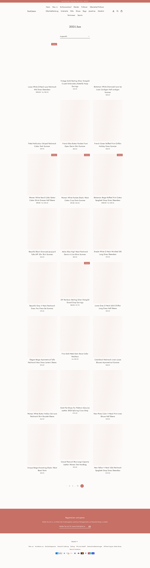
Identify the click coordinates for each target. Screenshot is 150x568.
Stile (72, 11)
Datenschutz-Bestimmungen (94, 546)
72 (77, 486)
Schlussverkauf (65, 7)
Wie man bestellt (81, 546)
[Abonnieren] (89, 526)
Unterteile (64, 11)
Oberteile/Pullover (97, 7)
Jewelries (92, 11)
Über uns (31, 546)
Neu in (55, 7)
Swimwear (71, 15)
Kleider (76, 7)
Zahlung (72, 546)
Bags (84, 11)
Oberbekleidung (52, 11)
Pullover (84, 7)
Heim (48, 7)
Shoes (78, 11)
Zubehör (101, 11)
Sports (80, 15)
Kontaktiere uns (39, 546)
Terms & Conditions (75, 549)
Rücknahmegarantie (50, 546)
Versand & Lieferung (63, 546)
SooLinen (31, 11)
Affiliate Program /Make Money (112, 546)
